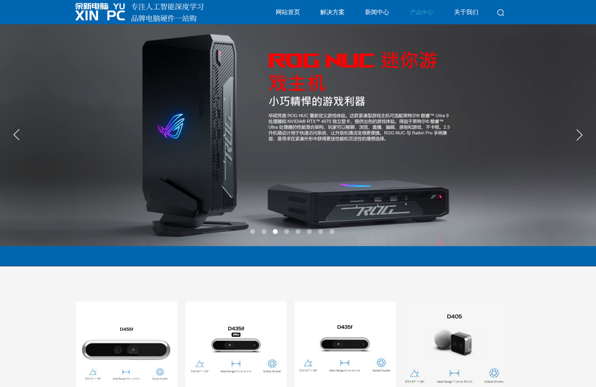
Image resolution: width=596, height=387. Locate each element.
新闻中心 (377, 12)
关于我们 (466, 12)
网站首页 (288, 12)
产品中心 (421, 12)
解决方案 (332, 12)
